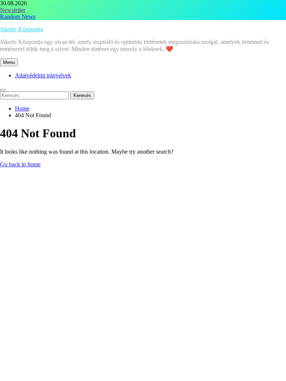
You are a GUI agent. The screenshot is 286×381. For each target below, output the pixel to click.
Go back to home (20, 164)
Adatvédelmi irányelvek (43, 75)
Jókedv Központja (21, 29)
